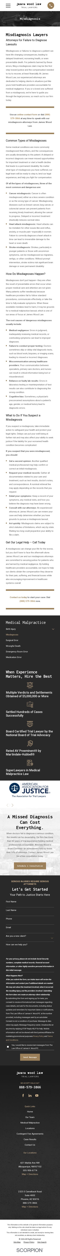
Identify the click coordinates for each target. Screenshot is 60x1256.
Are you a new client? (16, 936)
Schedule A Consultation (30, 866)
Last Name (11, 910)
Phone (9, 918)
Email (8, 927)
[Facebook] (23, 1095)
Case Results (30, 1139)
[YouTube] (36, 1095)
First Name (11, 901)
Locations (30, 1128)
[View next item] (12, 805)
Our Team (29, 1117)
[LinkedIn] (30, 1095)
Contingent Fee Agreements (30, 1134)
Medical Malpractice (30, 1122)
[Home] (28, 5)
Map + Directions (30, 1174)
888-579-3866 (30, 1087)
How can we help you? (16, 944)
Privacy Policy (38, 1036)
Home (30, 1111)
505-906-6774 (30, 1170)
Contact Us (30, 1145)
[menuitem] (28, 629)
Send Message (30, 1057)
